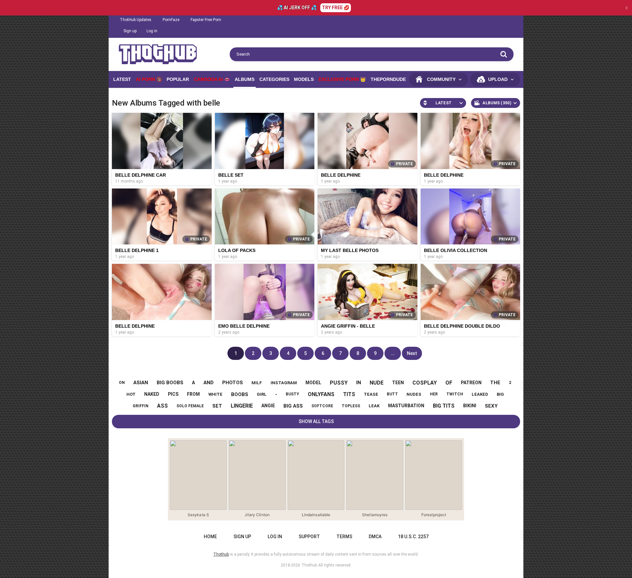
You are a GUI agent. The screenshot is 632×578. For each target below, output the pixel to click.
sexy (491, 406)
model (313, 382)
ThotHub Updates (135, 19)
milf (256, 382)
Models (304, 79)
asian (140, 383)
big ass (293, 406)
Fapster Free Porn (206, 19)
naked (151, 394)
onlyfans (321, 394)
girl (262, 394)
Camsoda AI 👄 (212, 79)
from (193, 394)
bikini (469, 405)
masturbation (406, 405)
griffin (140, 406)
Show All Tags (316, 421)
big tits (444, 406)
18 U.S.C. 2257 (413, 536)
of (448, 383)
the (495, 383)
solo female (190, 406)
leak (374, 405)
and (208, 383)
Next (412, 353)
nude (376, 383)
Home (210, 536)
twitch (454, 394)
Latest (122, 79)
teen (398, 382)
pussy (339, 383)
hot (131, 394)
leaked (480, 394)
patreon (471, 382)
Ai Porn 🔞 (149, 79)
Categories (274, 79)
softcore (322, 406)
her (434, 394)
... (393, 353)
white (215, 394)
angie (268, 405)
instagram (284, 382)
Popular (178, 79)
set (217, 406)
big (500, 394)
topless (351, 406)
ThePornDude (388, 79)
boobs (239, 394)
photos (232, 383)
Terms (344, 536)
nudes (414, 394)
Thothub (309, 565)
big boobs (170, 383)
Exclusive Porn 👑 (342, 79)
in (358, 383)
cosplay (424, 383)
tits (349, 394)
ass (162, 406)
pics (173, 394)
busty (292, 394)
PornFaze (171, 19)
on (122, 382)
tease (371, 394)
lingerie (242, 406)
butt (392, 394)
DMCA (375, 536)
